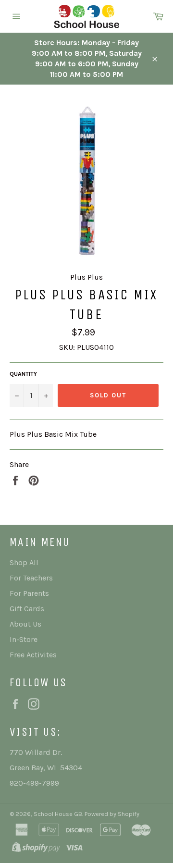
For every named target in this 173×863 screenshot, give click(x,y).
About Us (25, 624)
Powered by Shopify (112, 813)
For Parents (29, 593)
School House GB (58, 813)
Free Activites (33, 654)
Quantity (23, 373)
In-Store (23, 639)
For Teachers (31, 577)
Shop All (24, 562)
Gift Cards (27, 608)
